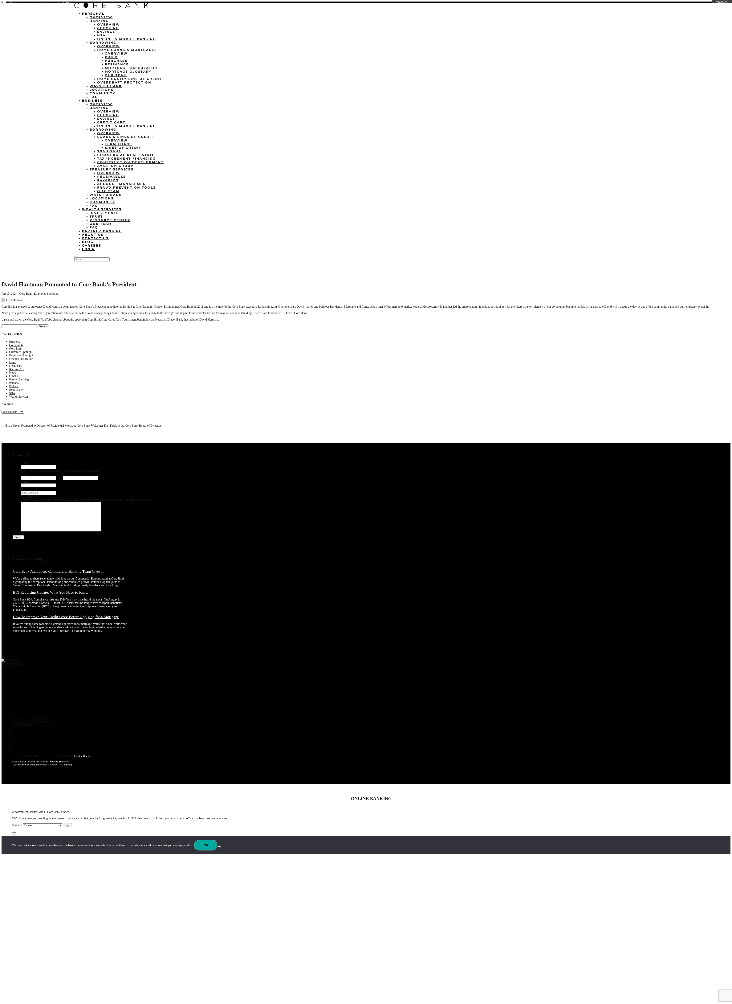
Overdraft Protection (124, 82)
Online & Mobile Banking (126, 39)
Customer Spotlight (20, 352)
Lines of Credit (123, 148)
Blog (87, 242)
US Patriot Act (55, 764)
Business (92, 100)
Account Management (122, 184)
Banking (99, 21)
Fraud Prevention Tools (126, 187)
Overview (101, 17)
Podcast (13, 386)
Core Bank (25, 293)
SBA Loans (109, 151)
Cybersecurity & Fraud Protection (29, 764)
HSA (101, 35)
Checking (108, 28)
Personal (93, 13)
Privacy (31, 761)
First (59, 477)
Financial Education (21, 358)
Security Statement (59, 761)
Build (111, 57)
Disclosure (42, 761)
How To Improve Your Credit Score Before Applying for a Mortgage (66, 617)
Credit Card (111, 122)
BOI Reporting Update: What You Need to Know (50, 592)
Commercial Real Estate (126, 155)
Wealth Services (101, 209)
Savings (106, 32)
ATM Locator (19, 761)
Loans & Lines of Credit (125, 137)
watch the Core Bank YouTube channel (38, 319)
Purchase (116, 61)
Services (17, 825)
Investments (104, 213)
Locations (712, 3)
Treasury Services (111, 169)
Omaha (13, 376)
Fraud (12, 362)
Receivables (111, 176)
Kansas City (16, 369)
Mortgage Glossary (128, 71)
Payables (107, 180)
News (12, 372)
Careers (91, 245)
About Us (93, 234)
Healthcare (15, 365)
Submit (18, 537)
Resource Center (110, 220)
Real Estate (16, 389)
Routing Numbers (83, 756)
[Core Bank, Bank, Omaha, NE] (11, 701)
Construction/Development (130, 162)
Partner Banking (102, 231)
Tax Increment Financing (126, 158)
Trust (96, 216)
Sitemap (68, 764)
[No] (219, 846)
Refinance (117, 64)
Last (101, 477)
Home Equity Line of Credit (129, 79)
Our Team (116, 75)
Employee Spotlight (46, 293)
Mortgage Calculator (131, 68)
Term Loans (118, 144)
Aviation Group (115, 166)
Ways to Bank (106, 86)
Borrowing (103, 42)
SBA (12, 393)
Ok (206, 845)
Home (699, 3)
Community (102, 93)
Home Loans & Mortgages (127, 50)
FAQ (94, 97)
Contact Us (95, 238)
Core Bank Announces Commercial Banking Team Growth (58, 571)
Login (723, 1)
